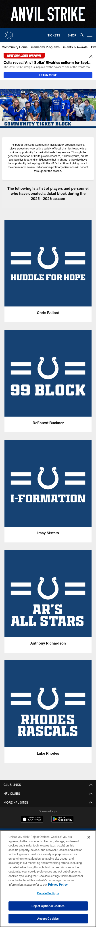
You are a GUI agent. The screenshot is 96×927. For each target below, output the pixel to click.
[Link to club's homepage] (9, 33)
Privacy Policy (58, 884)
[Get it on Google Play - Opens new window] (62, 821)
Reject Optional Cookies (48, 906)
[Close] (90, 56)
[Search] (81, 35)
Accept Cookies (48, 918)
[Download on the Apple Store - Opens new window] (31, 819)
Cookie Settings (48, 893)
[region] (48, 878)
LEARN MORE (48, 75)
